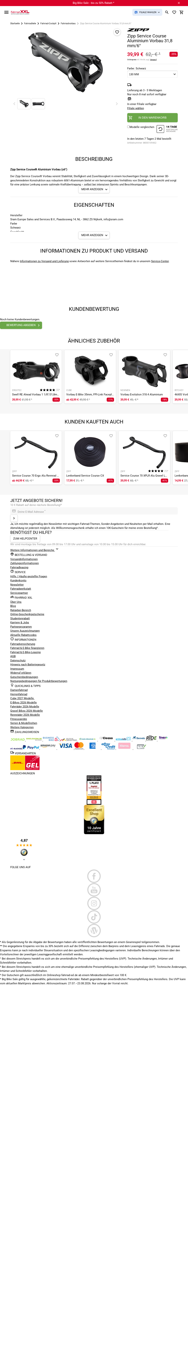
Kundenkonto (18, 580)
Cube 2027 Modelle (22, 698)
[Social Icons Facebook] (94, 876)
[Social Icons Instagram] (94, 903)
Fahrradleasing (19, 567)
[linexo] (163, 740)
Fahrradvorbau (68, 23)
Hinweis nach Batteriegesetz (27, 664)
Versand (153, 60)
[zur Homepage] (20, 12)
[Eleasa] (106, 740)
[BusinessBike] (51, 740)
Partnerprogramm (21, 626)
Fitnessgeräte (18, 719)
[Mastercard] (79, 748)
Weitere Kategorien (22, 727)
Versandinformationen (24, 559)
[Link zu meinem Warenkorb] (181, 12)
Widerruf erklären (20, 672)
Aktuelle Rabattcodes (23, 635)
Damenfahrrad (19, 690)
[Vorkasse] (141, 748)
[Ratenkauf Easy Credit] (124, 748)
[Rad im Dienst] (139, 740)
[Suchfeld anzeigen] (167, 12)
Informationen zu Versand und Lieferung (44, 261)
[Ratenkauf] (109, 748)
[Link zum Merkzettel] (174, 12)
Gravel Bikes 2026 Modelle (26, 710)
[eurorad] (16, 748)
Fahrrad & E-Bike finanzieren (27, 648)
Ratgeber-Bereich (20, 610)
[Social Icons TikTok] (94, 917)
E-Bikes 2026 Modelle (23, 702)
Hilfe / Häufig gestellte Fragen (28, 576)
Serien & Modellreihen (23, 723)
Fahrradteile (30, 23)
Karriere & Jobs (19, 622)
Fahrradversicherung (22, 644)
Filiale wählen (135, 108)
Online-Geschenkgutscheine (27, 614)
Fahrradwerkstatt (20, 588)
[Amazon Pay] (48, 748)
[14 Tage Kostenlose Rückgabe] (167, 129)
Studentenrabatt (20, 618)
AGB (13, 656)
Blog (13, 606)
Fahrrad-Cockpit (48, 23)
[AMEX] (93, 748)
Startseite (15, 23)
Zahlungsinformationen (24, 563)
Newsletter (17, 584)
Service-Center (160, 261)
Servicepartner (19, 593)
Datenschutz (18, 660)
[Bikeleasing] (34, 740)
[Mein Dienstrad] (87, 740)
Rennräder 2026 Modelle (25, 714)
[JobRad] (18, 740)
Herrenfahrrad (18, 694)
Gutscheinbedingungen (24, 677)
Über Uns (15, 602)
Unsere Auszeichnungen (25, 630)
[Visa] (65, 748)
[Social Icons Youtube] (94, 890)
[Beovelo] (152, 740)
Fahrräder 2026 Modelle (24, 706)
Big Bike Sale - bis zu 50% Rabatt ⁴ (93, 3)
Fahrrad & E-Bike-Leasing (25, 652)
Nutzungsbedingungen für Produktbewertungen (38, 681)
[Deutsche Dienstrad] (68, 740)
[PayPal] (31, 748)
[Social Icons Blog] (94, 930)
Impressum (17, 668)
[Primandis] (123, 740)
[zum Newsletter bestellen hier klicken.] (14, 518)
